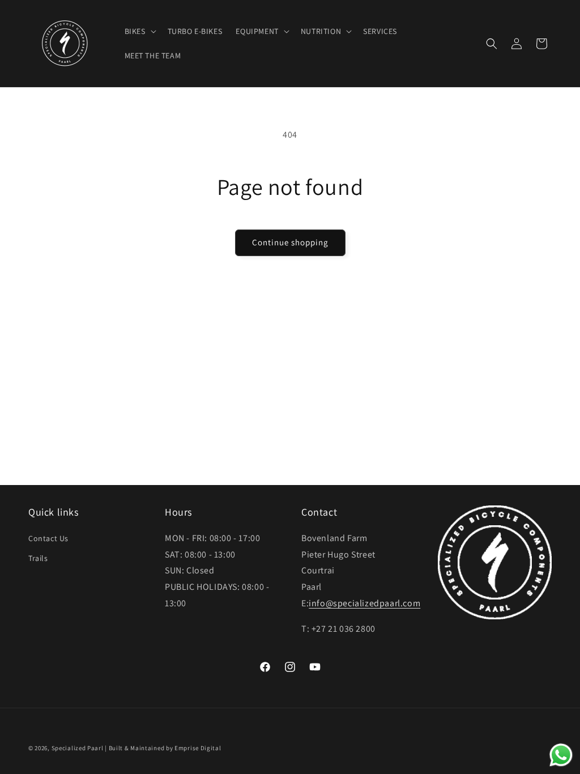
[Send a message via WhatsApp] (561, 755)
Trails (38, 558)
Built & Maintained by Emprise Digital (165, 748)
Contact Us (48, 538)
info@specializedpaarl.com (364, 603)
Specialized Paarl (78, 748)
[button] (139, 31)
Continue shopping (290, 242)
